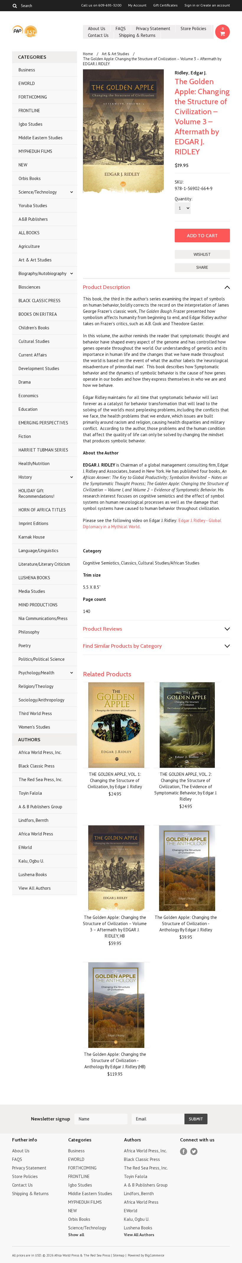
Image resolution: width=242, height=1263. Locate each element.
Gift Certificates (165, 5)
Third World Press (35, 713)
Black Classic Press (37, 766)
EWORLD (27, 83)
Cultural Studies (34, 341)
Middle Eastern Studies (41, 137)
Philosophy (29, 632)
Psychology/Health (36, 672)
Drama (25, 382)
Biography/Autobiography (42, 273)
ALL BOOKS (29, 232)
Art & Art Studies (35, 260)
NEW (23, 165)
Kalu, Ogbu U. (31, 861)
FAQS (121, 28)
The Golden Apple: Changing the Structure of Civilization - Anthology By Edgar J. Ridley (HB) (115, 1060)
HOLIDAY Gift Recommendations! (36, 493)
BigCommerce (154, 1255)
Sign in (189, 5)
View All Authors (35, 888)
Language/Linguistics (38, 550)
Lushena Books (33, 874)
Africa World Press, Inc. (40, 752)
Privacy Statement (153, 28)
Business (27, 70)
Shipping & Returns (137, 35)
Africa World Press (36, 834)
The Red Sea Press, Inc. (41, 779)
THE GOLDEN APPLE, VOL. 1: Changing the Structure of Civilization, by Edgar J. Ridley (115, 780)
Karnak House (32, 537)
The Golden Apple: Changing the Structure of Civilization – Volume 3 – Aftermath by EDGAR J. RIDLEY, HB (115, 926)
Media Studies (32, 591)
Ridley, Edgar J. (191, 73)
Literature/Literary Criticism (44, 564)
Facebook (183, 1151)
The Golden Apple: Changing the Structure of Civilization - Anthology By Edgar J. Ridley (186, 923)
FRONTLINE (29, 110)
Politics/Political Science (42, 659)
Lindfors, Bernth (33, 820)
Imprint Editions (33, 523)
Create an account (215, 5)
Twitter (194, 1151)
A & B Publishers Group (40, 806)
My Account (137, 5)
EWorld (25, 847)
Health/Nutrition (34, 463)
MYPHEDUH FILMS (35, 151)
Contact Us (98, 35)
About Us (96, 28)
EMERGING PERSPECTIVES (43, 423)
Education (28, 409)
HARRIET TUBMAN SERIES (43, 450)
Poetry (25, 645)
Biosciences (29, 287)
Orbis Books (30, 178)
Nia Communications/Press (43, 618)
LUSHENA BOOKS (34, 577)
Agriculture (29, 246)
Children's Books (34, 328)
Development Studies (39, 368)
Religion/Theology (36, 686)
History (25, 477)
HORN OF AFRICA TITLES (42, 510)
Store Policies (193, 28)
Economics (28, 395)
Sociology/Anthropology (41, 700)
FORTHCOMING (33, 97)
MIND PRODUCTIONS (38, 605)
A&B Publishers (33, 219)
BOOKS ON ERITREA (38, 314)
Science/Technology (38, 192)
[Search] (14, 5)
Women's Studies (34, 727)
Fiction (25, 436)
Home (88, 53)
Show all (76, 1234)
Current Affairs (33, 355)
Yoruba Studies (33, 205)
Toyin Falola (30, 793)
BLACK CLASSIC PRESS (39, 300)
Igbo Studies (30, 124)
